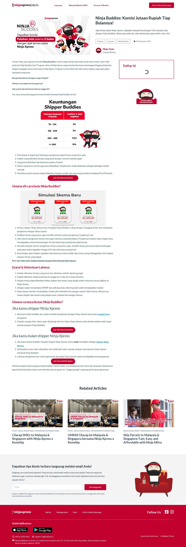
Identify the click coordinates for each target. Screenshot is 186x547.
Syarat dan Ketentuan (149, 536)
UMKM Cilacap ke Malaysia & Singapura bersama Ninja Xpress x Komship (91, 438)
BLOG (35, 5)
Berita (48, 512)
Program (100, 41)
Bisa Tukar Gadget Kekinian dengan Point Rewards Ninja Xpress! (48, 260)
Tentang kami (62, 512)
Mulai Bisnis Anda (26, 431)
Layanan (58, 5)
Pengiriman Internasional (47, 431)
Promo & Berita (101, 5)
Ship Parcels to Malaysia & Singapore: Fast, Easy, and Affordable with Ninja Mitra (142, 438)
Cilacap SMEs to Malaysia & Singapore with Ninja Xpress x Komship (32, 438)
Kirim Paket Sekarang (91, 512)
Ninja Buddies (123, 41)
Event (14, 431)
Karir (75, 512)
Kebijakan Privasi (167, 536)
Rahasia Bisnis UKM (78, 5)
